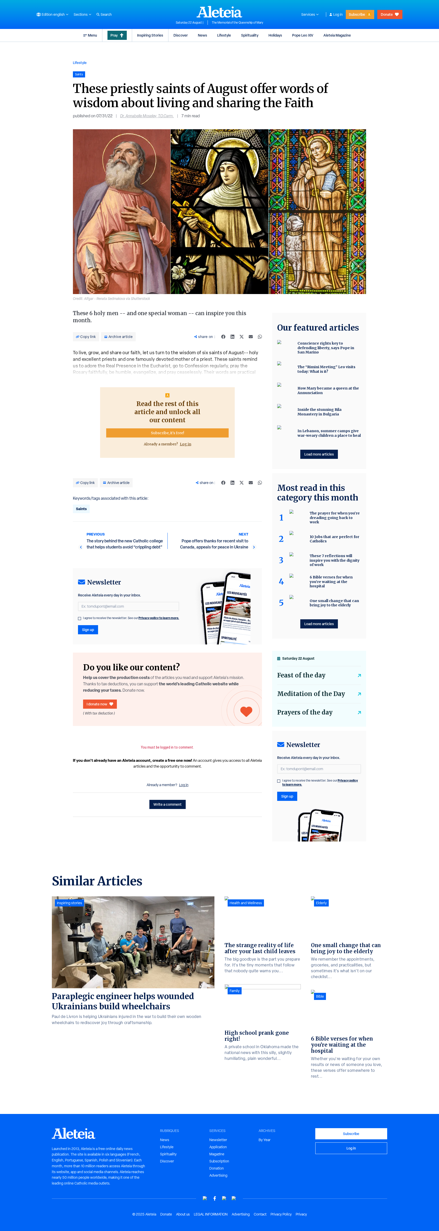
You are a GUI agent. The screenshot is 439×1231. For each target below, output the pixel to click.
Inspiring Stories (150, 35)
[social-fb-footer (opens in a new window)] (214, 1198)
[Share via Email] (251, 337)
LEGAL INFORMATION (211, 1214)
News (202, 35)
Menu (92, 35)
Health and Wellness (246, 903)
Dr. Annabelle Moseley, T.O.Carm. (147, 116)
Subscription (219, 1161)
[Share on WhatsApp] (260, 337)
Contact (260, 1214)
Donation (216, 1168)
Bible (320, 996)
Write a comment (167, 804)
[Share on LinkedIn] (232, 337)
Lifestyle (224, 35)
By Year (265, 1140)
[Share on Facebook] (223, 337)
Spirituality (249, 35)
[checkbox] (79, 618)
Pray (114, 35)
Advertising (218, 1175)
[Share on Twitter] (242, 337)
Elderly (321, 903)
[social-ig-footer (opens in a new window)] (234, 1198)
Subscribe (357, 14)
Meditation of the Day (311, 694)
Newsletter (218, 1140)
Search (106, 14)
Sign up (88, 629)
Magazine (216, 1154)
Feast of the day (301, 675)
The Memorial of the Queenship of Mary (237, 23)
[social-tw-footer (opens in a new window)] (224, 1198)
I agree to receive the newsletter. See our (131, 618)
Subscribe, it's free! (167, 433)
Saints (81, 508)
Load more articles (319, 454)
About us (183, 1214)
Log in (338, 14)
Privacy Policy (281, 1214)
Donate (387, 14)
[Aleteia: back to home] (219, 11)
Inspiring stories (69, 903)
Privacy (301, 1214)
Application (218, 1147)
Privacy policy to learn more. (158, 618)
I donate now (97, 704)
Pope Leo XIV (302, 35)
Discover (181, 35)
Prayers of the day (305, 712)
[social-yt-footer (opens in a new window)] (205, 1198)
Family (235, 991)
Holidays (275, 35)
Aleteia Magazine (337, 35)
